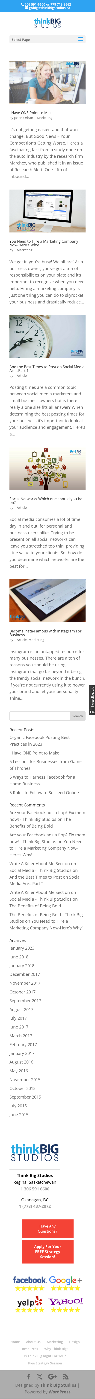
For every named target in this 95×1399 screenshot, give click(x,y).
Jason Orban (23, 118)
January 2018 (21, 965)
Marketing (45, 118)
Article (22, 375)
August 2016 (21, 1062)
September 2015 (25, 1097)
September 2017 (25, 1000)
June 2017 (18, 1027)
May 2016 (18, 1070)
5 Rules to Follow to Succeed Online (44, 792)
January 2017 (21, 1053)
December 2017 (24, 974)
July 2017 (18, 1018)
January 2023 (21, 948)
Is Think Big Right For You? (45, 1356)
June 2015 (18, 1114)
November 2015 (24, 1079)
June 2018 (18, 957)
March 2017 (20, 1035)
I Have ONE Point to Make (31, 112)
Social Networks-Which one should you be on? (45, 500)
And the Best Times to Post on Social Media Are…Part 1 (46, 368)
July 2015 (18, 1106)
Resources (30, 1349)
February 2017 (23, 1044)
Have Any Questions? (47, 1229)
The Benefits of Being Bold (35, 906)
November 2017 (24, 983)
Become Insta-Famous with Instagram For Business (45, 633)
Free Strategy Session (45, 1363)
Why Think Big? (56, 1349)
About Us (33, 1342)
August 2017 (21, 1009)
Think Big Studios (58, 1385)
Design (74, 1342)
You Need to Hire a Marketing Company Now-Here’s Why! (43, 243)
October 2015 (22, 1088)
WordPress (60, 1392)
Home (15, 1342)
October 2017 (22, 992)
